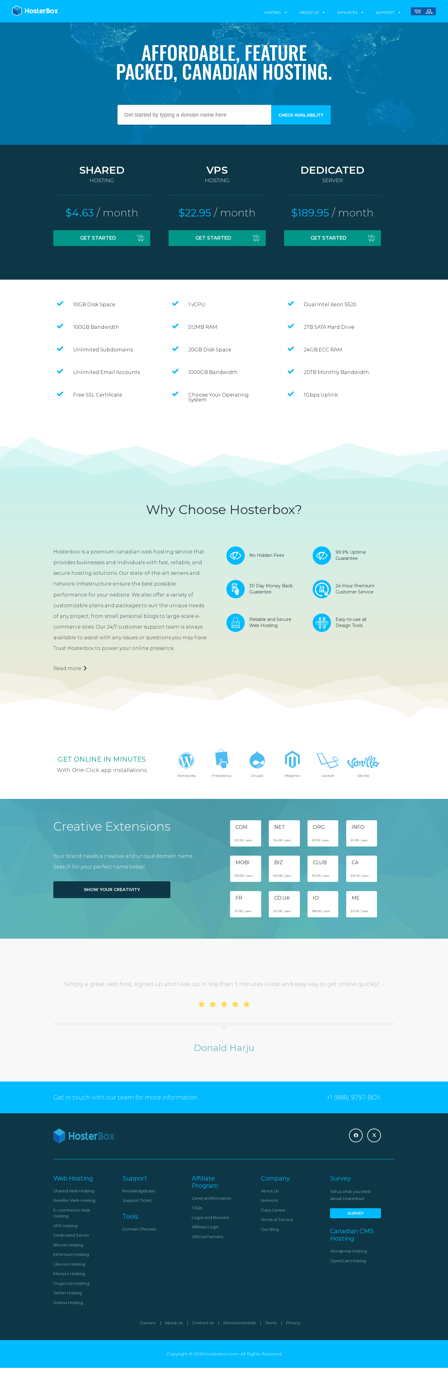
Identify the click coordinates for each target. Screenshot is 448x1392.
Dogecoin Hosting (71, 1283)
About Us (309, 12)
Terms (271, 1322)
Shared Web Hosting (73, 1190)
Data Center (273, 1210)
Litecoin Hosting (69, 1264)
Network (269, 1200)
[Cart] (417, 12)
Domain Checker (139, 1229)
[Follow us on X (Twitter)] (374, 1135)
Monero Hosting (69, 1273)
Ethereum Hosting (71, 1254)
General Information (211, 1198)
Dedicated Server (71, 1235)
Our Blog (270, 1229)
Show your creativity (112, 889)
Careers (147, 1322)
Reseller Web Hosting (74, 1200)
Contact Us (203, 1322)
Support (385, 12)
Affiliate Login (205, 1226)
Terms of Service (277, 1219)
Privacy (293, 1322)
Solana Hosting (68, 1302)
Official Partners (207, 1236)
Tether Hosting (67, 1292)
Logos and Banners (210, 1217)
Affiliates (347, 12)
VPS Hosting (65, 1225)
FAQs (197, 1207)
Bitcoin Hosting (68, 1244)
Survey (355, 1213)
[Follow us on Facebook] (356, 1135)
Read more (67, 668)
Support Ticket (137, 1200)
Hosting (272, 12)
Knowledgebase (139, 1190)
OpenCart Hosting (348, 1260)
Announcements (239, 1322)
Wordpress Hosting (348, 1251)
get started (98, 238)
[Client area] (429, 12)
